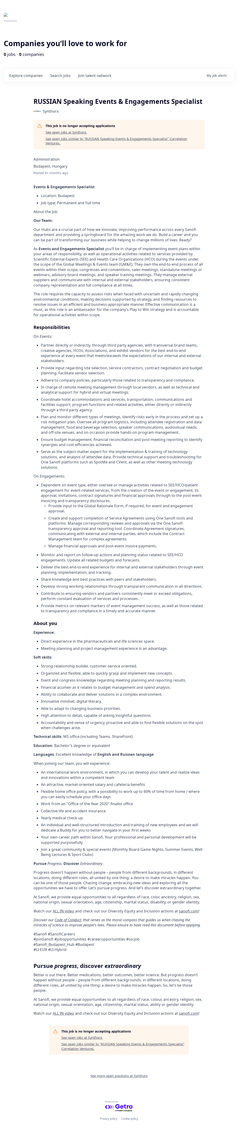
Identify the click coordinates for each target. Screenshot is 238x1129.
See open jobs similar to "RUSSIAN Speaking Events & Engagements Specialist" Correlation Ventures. (116, 141)
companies (26, 75)
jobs (60, 75)
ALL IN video (63, 1013)
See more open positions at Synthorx (119, 1076)
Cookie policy (129, 1119)
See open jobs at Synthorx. (66, 132)
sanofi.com (188, 1013)
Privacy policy (108, 1119)
